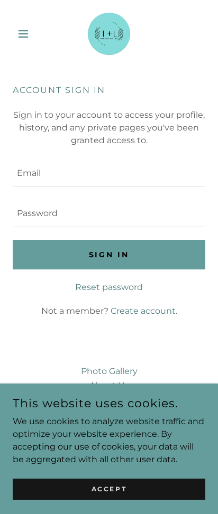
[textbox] (109, 173)
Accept (109, 489)
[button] (27, 33)
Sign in (109, 254)
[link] (109, 34)
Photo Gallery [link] (109, 371)
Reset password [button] (109, 287)
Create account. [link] (144, 311)
